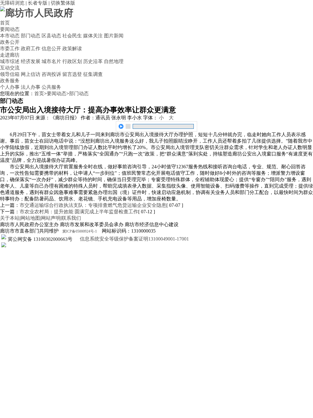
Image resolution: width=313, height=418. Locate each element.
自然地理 (113, 61)
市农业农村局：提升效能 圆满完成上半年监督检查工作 (79, 211)
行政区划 (72, 61)
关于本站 (10, 218)
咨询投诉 (51, 74)
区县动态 (51, 35)
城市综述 (10, 61)
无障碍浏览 (12, 3)
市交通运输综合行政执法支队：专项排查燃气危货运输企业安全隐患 (93, 205)
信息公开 (51, 48)
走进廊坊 (10, 55)
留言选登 (72, 74)
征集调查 (93, 74)
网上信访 (30, 74)
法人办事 (30, 87)
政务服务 (10, 80)
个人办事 (10, 87)
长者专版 (37, 3)
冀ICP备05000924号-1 (79, 231)
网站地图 (30, 218)
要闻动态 (10, 29)
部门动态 (30, 35)
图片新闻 (113, 35)
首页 (5, 22)
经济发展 (30, 61)
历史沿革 (93, 61)
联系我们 (71, 218)
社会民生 (72, 35)
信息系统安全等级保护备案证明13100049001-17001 (134, 238)
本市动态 (10, 35)
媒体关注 (93, 35)
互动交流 (10, 67)
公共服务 (51, 87)
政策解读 (72, 48)
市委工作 (10, 48)
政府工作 (30, 48)
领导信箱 (10, 74)
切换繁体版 (63, 3)
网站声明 (51, 218)
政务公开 (10, 42)
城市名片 (51, 61)
